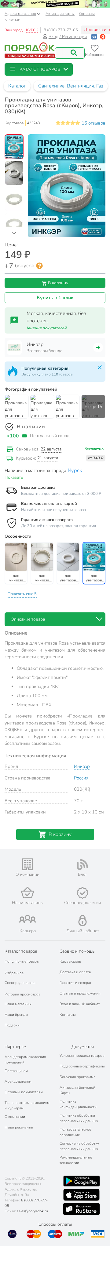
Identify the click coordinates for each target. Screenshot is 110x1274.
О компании (15, 1116)
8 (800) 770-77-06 (61, 30)
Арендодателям (18, 1081)
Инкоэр (82, 766)
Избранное (14, 973)
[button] (39, 69)
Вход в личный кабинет (80, 1004)
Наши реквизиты (19, 1127)
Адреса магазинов (20, 13)
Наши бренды (16, 1014)
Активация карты (60, 13)
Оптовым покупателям (24, 1092)
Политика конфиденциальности (78, 1104)
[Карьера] (27, 919)
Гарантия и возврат (75, 982)
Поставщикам (16, 1070)
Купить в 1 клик (55, 297)
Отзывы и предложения (80, 993)
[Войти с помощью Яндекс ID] (102, 36)
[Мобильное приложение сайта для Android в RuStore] (81, 1209)
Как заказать (70, 961)
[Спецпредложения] (82, 893)
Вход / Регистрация (68, 36)
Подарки (12, 1025)
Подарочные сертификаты (82, 1066)
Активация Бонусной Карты (77, 1090)
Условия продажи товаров (82, 1055)
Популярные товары (22, 961)
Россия (81, 778)
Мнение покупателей (47, 328)
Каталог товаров (21, 951)
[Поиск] (73, 53)
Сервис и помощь (77, 951)
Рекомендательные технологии (76, 1160)
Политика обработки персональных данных (79, 1118)
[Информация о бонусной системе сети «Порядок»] (39, 265)
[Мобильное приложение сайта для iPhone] (81, 1195)
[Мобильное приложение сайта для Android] (81, 1181)
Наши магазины (18, 1004)
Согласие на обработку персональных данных (79, 1146)
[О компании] (27, 864)
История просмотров (22, 994)
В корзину (57, 283)
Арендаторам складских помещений (25, 1059)
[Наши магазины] (27, 892)
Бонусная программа (77, 1076)
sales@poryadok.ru (32, 1211)
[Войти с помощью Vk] (94, 36)
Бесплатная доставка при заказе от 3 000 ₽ (61, 493)
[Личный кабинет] (82, 920)
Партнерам (15, 1047)
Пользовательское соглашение (75, 1132)
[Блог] (82, 864)
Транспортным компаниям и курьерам (27, 1105)
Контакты (68, 1014)
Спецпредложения (20, 982)
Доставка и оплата (75, 972)
